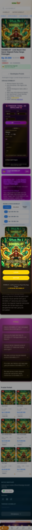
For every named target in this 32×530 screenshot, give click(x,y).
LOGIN (16, 272)
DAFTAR (16, 278)
